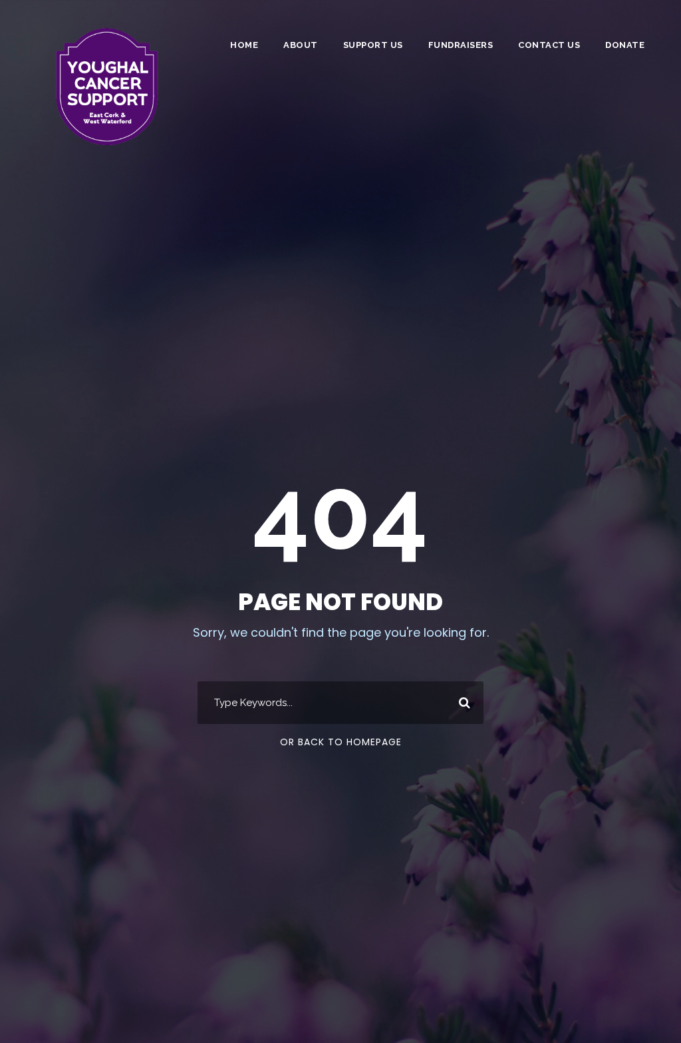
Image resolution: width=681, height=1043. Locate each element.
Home (244, 45)
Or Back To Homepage (341, 742)
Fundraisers (460, 45)
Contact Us (549, 45)
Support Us (373, 45)
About (300, 45)
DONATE (624, 45)
